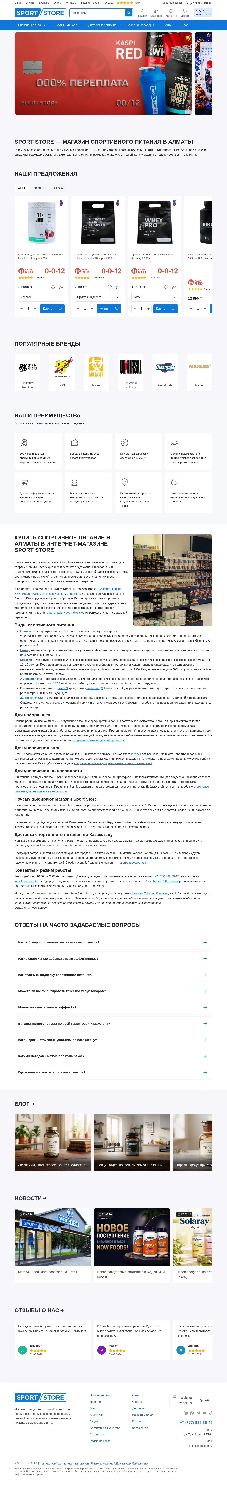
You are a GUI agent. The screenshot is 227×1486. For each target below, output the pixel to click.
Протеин (26, 631)
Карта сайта (140, 1427)
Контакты (71, 2)
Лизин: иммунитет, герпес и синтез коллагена (51, 1165)
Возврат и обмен (90, 2)
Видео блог (97, 1414)
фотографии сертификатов (66, 612)
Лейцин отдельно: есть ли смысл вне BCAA (129, 1165)
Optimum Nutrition (110, 588)
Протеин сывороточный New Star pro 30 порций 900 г (152, 256)
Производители (100, 1395)
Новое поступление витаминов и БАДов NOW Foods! (131, 1274)
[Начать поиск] (128, 12)
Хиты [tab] (21, 187)
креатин (136, 753)
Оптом (57, 2)
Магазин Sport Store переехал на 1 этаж (47, 1272)
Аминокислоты (31, 678)
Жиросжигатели (31, 697)
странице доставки (135, 862)
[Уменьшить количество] (21, 308)
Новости (95, 1401)
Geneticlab (73, 593)
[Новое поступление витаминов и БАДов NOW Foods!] (132, 1237)
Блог (93, 1408)
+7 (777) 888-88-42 (198, 3)
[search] (101, 13)
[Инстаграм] (186, 1412)
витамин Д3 (95, 688)
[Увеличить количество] (35, 308)
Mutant (26, 593)
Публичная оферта (102, 1462)
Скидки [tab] (58, 187)
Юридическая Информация (131, 1462)
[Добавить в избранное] (53, 287)
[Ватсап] (192, 1412)
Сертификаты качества (105, 1427)
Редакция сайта (100, 1440)
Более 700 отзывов (166, 881)
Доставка (44, 2)
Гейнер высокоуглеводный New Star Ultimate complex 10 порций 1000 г (96, 256)
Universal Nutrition (53, 593)
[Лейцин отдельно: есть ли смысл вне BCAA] (132, 1143)
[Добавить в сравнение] (61, 287)
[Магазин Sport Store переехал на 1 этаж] (53, 1237)
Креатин (26, 659)
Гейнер (25, 650)
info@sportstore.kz (26, 881)
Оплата (30, 2)
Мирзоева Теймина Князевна (149, 893)
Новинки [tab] (39, 187)
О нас (18, 2)
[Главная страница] (40, 12)
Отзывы (109, 2)
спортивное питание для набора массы (98, 740)
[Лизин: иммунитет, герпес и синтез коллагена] (53, 1143)
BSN (18, 593)
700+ (137, 2)
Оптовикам (97, 1434)
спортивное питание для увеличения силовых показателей (113, 763)
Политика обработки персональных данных (63, 1462)
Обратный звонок (172, 2)
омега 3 (63, 688)
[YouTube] (204, 1412)
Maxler (36, 593)
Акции (94, 1421)
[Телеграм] (198, 1412)
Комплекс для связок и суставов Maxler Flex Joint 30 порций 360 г (41, 256)
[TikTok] (210, 1412)
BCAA (56, 683)
